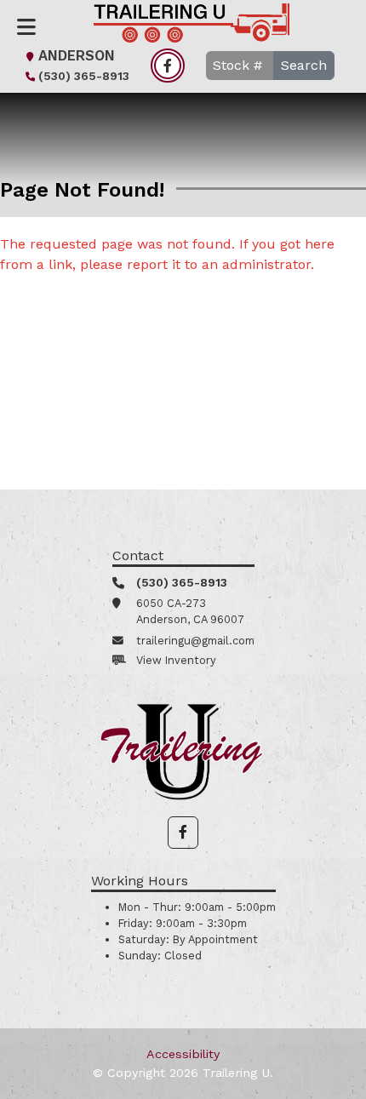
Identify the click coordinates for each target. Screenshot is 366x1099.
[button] (183, 832)
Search (304, 65)
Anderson (76, 56)
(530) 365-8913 (83, 76)
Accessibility (183, 1054)
